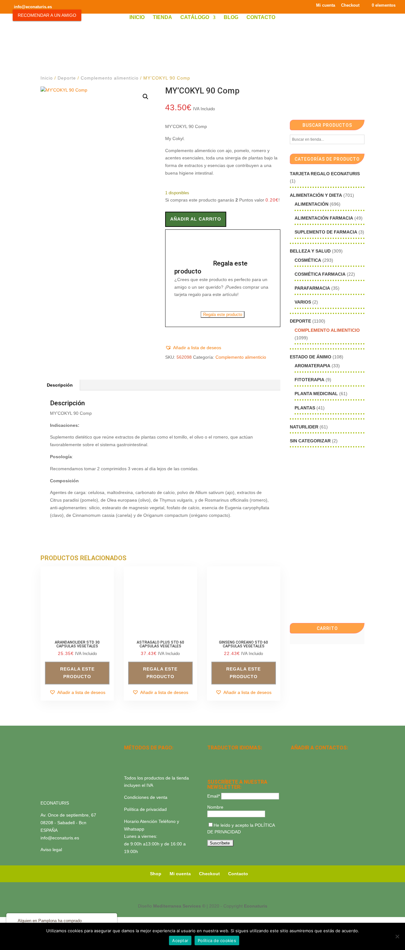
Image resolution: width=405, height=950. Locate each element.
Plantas (305, 407)
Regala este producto (222, 314)
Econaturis (255, 905)
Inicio (137, 17)
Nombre (215, 807)
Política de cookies (217, 940)
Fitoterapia (309, 379)
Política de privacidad (145, 809)
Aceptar (180, 940)
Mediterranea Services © (179, 905)
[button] (145, 96)
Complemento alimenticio (110, 77)
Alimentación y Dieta (316, 195)
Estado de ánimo (310, 356)
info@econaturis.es (59, 837)
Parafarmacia (312, 288)
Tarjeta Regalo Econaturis (325, 173)
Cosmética (308, 260)
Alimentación (311, 204)
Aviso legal (51, 849)
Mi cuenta (325, 5)
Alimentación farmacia (324, 218)
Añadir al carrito (195, 218)
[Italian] (211, 765)
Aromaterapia (312, 365)
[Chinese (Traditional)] (236, 765)
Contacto (260, 17)
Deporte (67, 77)
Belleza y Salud (310, 251)
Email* (213, 796)
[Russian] (252, 757)
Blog (231, 17)
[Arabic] (227, 765)
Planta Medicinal (316, 393)
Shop (155, 873)
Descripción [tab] (60, 385)
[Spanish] (211, 757)
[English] (219, 757)
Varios (303, 302)
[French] (244, 757)
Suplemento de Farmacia (326, 231)
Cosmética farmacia (320, 274)
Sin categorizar (310, 440)
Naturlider (304, 426)
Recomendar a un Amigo (47, 15)
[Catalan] (227, 757)
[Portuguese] (219, 765)
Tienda (162, 17)
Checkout (350, 5)
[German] (236, 757)
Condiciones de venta (145, 797)
